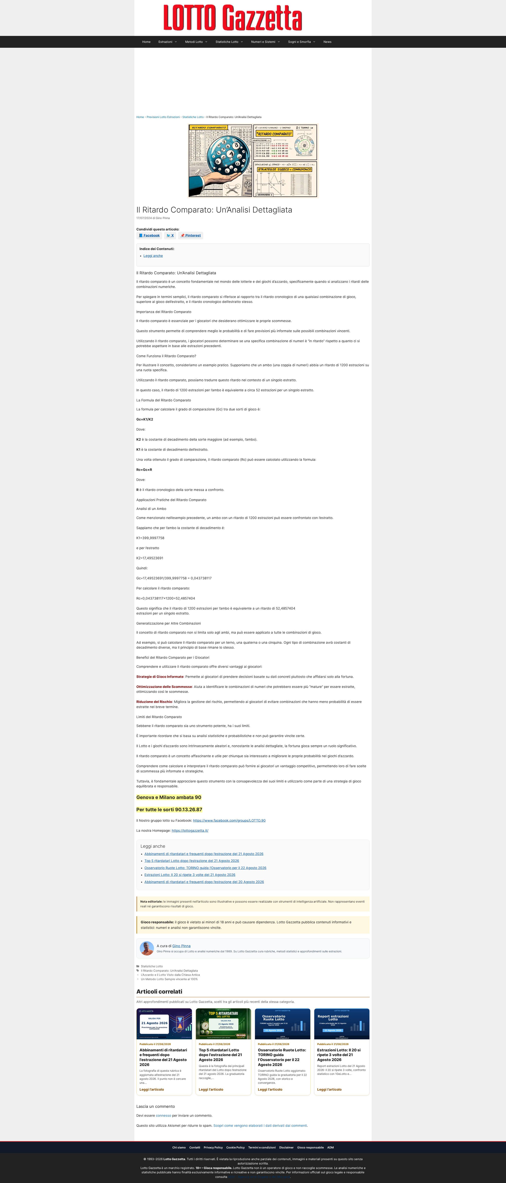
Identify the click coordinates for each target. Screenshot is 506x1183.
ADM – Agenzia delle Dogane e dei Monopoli (259, 1177)
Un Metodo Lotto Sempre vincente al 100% (169, 979)
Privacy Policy (213, 1147)
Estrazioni (165, 42)
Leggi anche (153, 256)
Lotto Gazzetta (325, 18)
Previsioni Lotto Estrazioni (163, 117)
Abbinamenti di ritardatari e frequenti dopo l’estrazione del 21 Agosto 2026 (203, 854)
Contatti (194, 1147)
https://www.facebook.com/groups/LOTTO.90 (229, 820)
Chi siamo (179, 1147)
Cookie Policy (235, 1147)
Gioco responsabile (310, 1147)
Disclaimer (286, 1147)
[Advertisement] (253, 85)
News (327, 42)
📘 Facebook (149, 235)
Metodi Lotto (194, 42)
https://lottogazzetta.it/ (190, 831)
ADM (330, 1147)
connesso (163, 1115)
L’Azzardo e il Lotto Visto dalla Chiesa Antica (170, 974)
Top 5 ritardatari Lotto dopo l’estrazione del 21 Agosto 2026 (191, 861)
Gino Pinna (181, 946)
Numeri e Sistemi (263, 42)
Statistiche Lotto (227, 42)
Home (146, 42)
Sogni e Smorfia (299, 42)
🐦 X (170, 235)
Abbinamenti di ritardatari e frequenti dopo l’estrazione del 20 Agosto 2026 (204, 882)
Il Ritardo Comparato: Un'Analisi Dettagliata (169, 970)
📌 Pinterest (190, 235)
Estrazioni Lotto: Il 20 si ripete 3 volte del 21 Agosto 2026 (189, 875)
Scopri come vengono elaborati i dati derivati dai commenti (260, 1126)
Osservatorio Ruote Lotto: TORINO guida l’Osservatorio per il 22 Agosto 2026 (205, 868)
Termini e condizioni (262, 1147)
